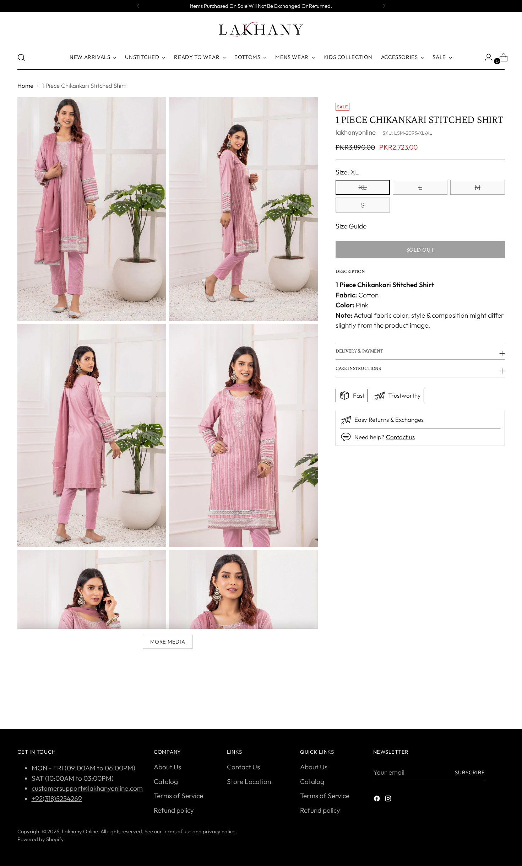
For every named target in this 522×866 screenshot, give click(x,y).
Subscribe (470, 772)
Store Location (249, 781)
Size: (347, 172)
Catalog (166, 781)
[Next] (384, 6)
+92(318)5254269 (57, 798)
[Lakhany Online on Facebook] (377, 800)
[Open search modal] (21, 57)
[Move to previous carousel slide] (483, 705)
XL (362, 187)
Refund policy (174, 810)
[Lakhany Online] (261, 29)
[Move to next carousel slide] (499, 705)
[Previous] (138, 6)
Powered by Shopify (40, 839)
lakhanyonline (356, 132)
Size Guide (351, 226)
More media (167, 641)
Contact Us (243, 767)
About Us (167, 767)
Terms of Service (178, 795)
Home (25, 85)
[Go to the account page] (486, 57)
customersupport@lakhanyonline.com (87, 788)
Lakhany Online (80, 831)
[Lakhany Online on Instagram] (389, 800)
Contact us (400, 437)
